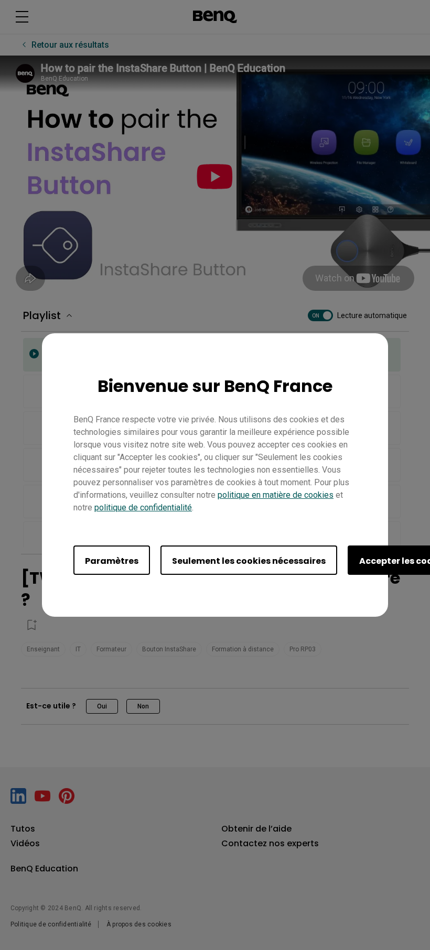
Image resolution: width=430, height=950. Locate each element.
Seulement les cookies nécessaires (249, 561)
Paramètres (111, 561)
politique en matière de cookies (276, 495)
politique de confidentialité (143, 507)
